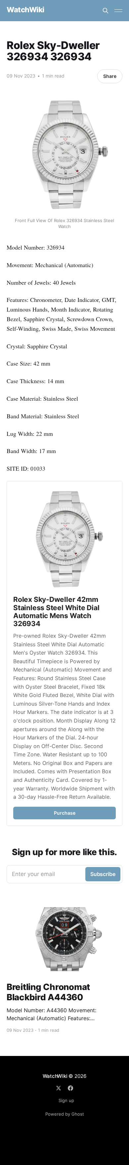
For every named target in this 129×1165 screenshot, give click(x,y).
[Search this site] (105, 10)
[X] (58, 1088)
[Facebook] (70, 1088)
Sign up (66, 1100)
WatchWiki (25, 9)
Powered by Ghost (64, 1114)
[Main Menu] (118, 11)
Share (109, 76)
